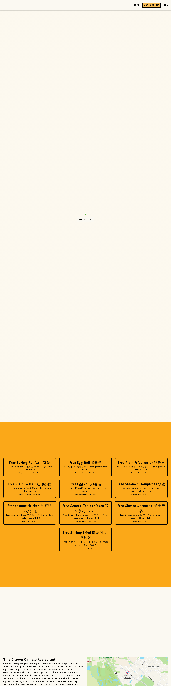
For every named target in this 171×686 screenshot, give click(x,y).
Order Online (151, 5)
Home (136, 5)
